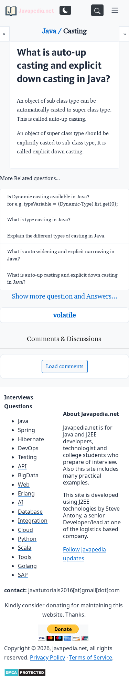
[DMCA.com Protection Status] (25, 672)
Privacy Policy (47, 657)
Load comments (64, 366)
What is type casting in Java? (39, 220)
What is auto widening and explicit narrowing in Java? (61, 255)
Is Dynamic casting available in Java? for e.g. (62, 200)
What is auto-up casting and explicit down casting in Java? (62, 278)
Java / (52, 30)
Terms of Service (90, 657)
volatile (64, 315)
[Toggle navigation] (114, 10)
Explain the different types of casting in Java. (56, 236)
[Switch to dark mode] (65, 10)
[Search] (97, 10)
